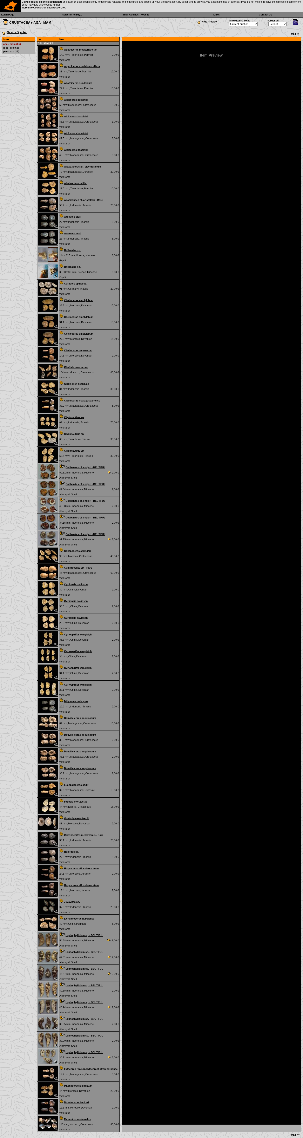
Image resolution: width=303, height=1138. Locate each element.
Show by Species (17, 32)
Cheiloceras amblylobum (78, 300)
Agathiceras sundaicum (78, 83)
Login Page (7, 14)
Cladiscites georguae (76, 383)
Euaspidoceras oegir (76, 785)
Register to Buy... (72, 14)
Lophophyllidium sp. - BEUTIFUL (84, 935)
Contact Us (265, 14)
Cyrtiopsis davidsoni (76, 584)
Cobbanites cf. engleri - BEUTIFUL (85, 467)
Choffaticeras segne (76, 367)
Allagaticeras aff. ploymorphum (82, 166)
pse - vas (11, 51)
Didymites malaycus (76, 701)
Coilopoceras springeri (77, 551)
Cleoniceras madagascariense (82, 400)
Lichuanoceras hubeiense (79, 918)
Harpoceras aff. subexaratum (81, 868)
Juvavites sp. (72, 902)
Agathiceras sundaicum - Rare (82, 66)
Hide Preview (209, 21)
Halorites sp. (71, 851)
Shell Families (130, 14)
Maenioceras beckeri (76, 1102)
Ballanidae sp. (72, 250)
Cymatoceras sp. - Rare (78, 567)
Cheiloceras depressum (78, 350)
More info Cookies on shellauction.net (44, 7)
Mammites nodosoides (77, 1119)
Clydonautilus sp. (74, 417)
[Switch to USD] (296, 24)
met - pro (11, 47)
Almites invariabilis (75, 183)
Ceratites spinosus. (75, 283)
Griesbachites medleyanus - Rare (83, 835)
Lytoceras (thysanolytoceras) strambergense (91, 1069)
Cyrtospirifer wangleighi (78, 634)
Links (216, 14)
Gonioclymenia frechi (76, 818)
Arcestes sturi (72, 216)
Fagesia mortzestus (75, 801)
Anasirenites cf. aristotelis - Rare (83, 200)
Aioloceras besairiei (76, 99)
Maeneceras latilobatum (78, 1085)
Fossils (145, 14)
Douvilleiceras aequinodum (80, 718)
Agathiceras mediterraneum (80, 49)
